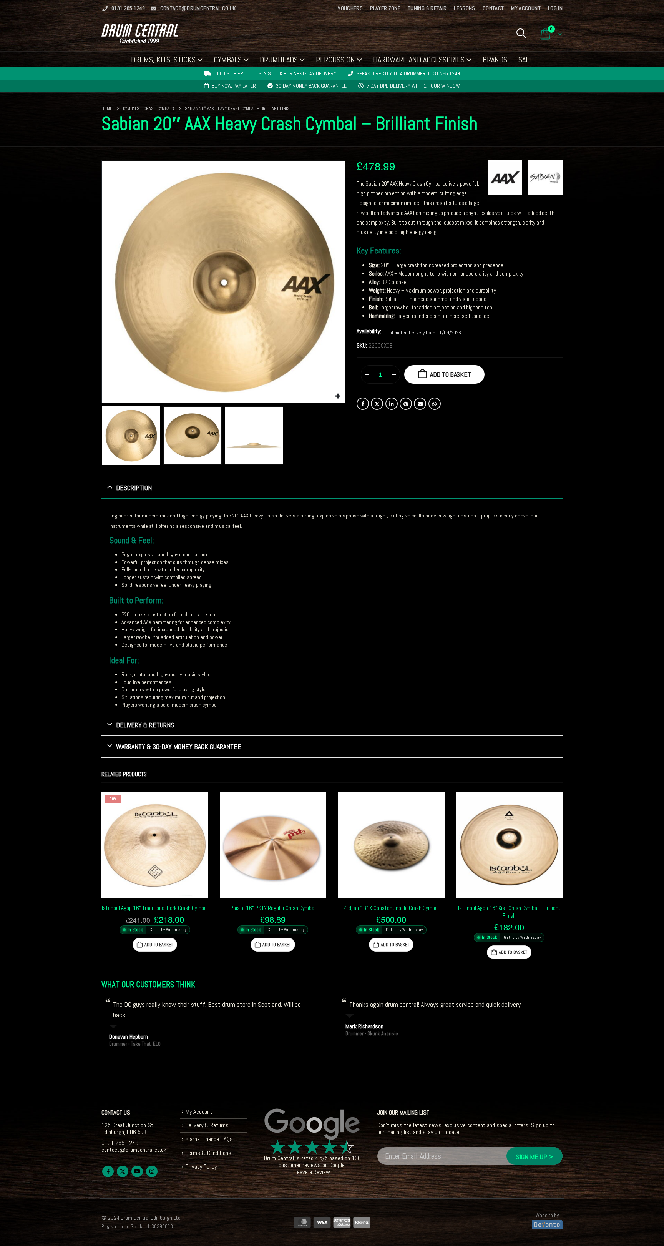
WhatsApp (434, 404)
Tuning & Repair (427, 8)
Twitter (377, 404)
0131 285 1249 (128, 8)
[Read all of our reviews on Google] (312, 1124)
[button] (521, 33)
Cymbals (228, 60)
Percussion (335, 60)
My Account (526, 8)
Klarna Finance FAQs (209, 1139)
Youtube (137, 1171)
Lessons (464, 8)
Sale (525, 60)
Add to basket (450, 374)
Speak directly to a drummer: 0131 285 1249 (408, 73)
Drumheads (279, 60)
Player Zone (385, 8)
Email (420, 404)
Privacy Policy (201, 1167)
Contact (493, 8)
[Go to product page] (273, 845)
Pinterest (406, 404)
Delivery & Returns (207, 1125)
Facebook (363, 404)
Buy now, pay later (234, 85)
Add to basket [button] (158, 945)
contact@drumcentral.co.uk (198, 8)
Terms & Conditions (208, 1153)
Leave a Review (312, 1172)
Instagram (152, 1171)
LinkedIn (391, 404)
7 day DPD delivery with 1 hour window (413, 85)
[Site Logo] (139, 33)
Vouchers (350, 8)
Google (337, 1165)
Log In (555, 8)
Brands (495, 60)
